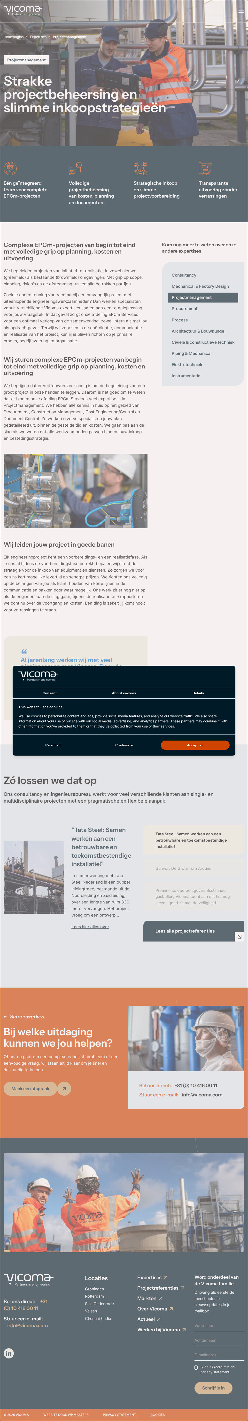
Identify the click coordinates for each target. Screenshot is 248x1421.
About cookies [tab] (124, 693)
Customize (124, 745)
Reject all (53, 745)
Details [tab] (198, 693)
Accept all (195, 745)
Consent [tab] (50, 693)
